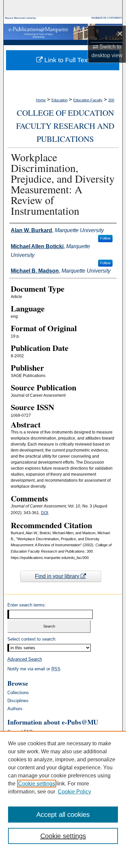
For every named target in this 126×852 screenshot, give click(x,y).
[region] (63, 791)
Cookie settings (36, 783)
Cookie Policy (74, 791)
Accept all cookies (63, 814)
